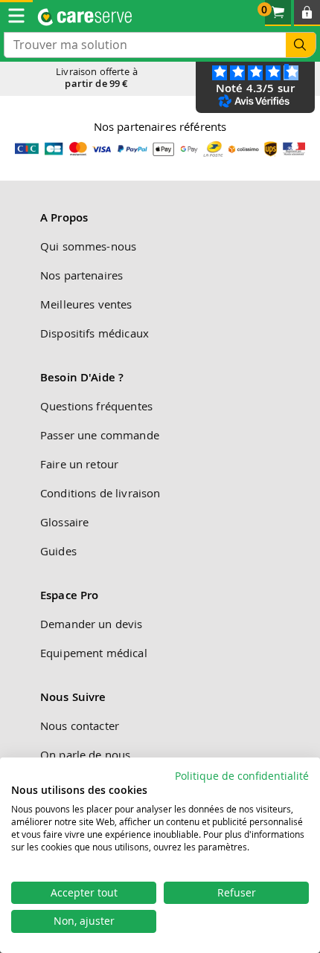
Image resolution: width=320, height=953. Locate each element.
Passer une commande (99, 434)
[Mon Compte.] (307, 13)
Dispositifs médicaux (94, 333)
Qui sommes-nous (88, 246)
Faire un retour (79, 463)
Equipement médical (93, 652)
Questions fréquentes (96, 405)
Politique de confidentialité (242, 776)
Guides (58, 550)
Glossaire (64, 521)
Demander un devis (91, 623)
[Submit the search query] (301, 45)
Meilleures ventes (86, 304)
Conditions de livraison (100, 492)
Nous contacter (79, 725)
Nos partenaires (81, 275)
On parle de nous (85, 754)
